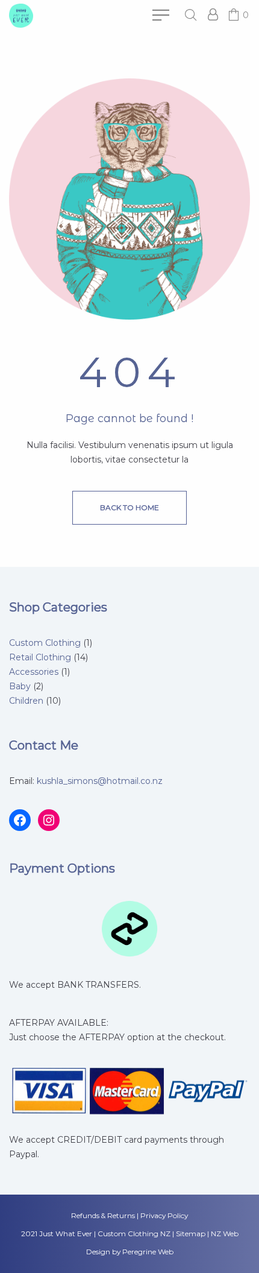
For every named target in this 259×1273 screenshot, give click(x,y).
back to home (129, 507)
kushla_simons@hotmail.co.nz (100, 780)
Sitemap (190, 1233)
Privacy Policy (164, 1215)
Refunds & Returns (103, 1215)
